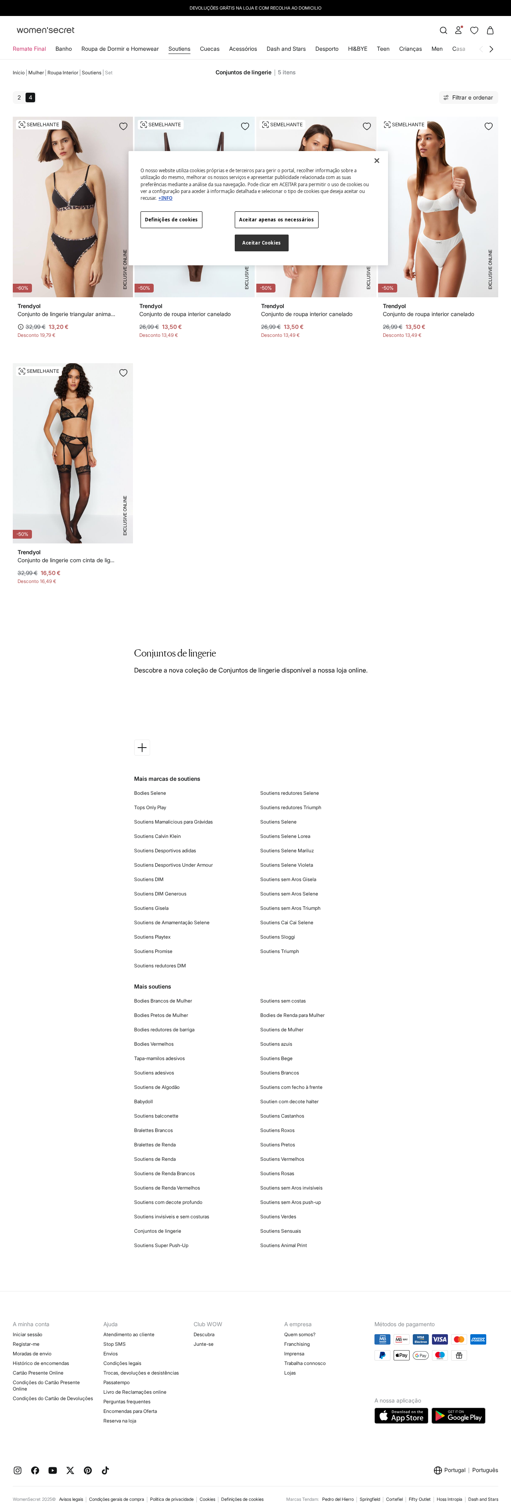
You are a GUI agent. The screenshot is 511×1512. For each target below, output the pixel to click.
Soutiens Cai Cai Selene (286, 922)
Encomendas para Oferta (130, 1411)
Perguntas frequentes (127, 1402)
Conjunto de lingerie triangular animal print (66, 313)
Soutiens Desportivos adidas (165, 850)
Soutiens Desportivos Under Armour (173, 865)
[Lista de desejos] (474, 30)
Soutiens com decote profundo (168, 1202)
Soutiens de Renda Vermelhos (167, 1188)
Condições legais (122, 1363)
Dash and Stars (286, 48)
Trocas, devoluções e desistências (141, 1373)
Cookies (207, 1499)
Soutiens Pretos (277, 1145)
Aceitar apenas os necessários (276, 220)
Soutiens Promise (153, 951)
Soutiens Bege (276, 1058)
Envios (110, 1354)
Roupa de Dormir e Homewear (120, 48)
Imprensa (294, 1354)
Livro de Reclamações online (134, 1392)
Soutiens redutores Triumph (290, 807)
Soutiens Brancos (279, 1073)
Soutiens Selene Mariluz (287, 850)
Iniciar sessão (27, 1334)
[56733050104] (123, 373)
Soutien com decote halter (289, 1101)
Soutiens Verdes (278, 1217)
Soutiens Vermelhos (282, 1159)
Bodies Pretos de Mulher (161, 1015)
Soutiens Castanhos (282, 1116)
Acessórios (243, 48)
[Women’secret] (45, 30)
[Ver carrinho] (490, 30)
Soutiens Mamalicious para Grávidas (173, 822)
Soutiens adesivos (154, 1073)
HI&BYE (357, 48)
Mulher (36, 73)
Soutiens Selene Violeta (286, 865)
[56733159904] (488, 126)
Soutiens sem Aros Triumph (290, 908)
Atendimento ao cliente (128, 1334)
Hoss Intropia (449, 1499)
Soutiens (179, 48)
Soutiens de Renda (155, 1159)
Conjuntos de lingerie (157, 1231)
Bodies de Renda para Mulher (292, 1015)
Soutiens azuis (276, 1044)
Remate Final (29, 48)
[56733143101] (245, 126)
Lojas (290, 1373)
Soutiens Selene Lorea (285, 836)
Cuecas (210, 48)
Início (19, 73)
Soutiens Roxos (277, 1130)
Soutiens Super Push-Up (161, 1245)
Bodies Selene (150, 793)
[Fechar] (377, 160)
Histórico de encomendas (41, 1363)
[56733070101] (123, 126)
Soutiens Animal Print (283, 1245)
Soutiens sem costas (283, 1001)
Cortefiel (394, 1499)
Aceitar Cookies (261, 243)
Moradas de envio (32, 1354)
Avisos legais (71, 1499)
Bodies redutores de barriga (164, 1030)
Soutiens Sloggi (277, 937)
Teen (383, 48)
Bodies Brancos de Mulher (163, 1001)
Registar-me (26, 1344)
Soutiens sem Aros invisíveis (291, 1188)
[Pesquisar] (443, 30)
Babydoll (143, 1101)
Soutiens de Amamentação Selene (172, 922)
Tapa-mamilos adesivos (159, 1058)
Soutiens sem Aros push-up (290, 1202)
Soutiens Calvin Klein (157, 836)
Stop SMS (114, 1344)
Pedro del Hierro (338, 1499)
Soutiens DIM (149, 879)
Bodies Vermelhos (154, 1044)
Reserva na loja (119, 1421)
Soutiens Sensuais (280, 1231)
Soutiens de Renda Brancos (164, 1173)
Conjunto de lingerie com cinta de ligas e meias (66, 560)
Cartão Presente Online (38, 1373)
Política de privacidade (172, 1499)
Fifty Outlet (420, 1499)
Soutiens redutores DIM (160, 966)
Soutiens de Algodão (157, 1087)
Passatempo (116, 1382)
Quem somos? (299, 1334)
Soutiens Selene (278, 822)
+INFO (165, 198)
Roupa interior (63, 73)
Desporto (327, 48)
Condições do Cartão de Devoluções (53, 1398)
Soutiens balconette (156, 1116)
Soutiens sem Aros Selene (289, 894)
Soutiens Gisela (151, 908)
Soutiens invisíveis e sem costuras (171, 1217)
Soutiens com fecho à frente (291, 1087)
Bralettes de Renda (155, 1145)
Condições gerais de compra (116, 1499)
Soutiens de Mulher (281, 1030)
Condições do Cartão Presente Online (46, 1385)
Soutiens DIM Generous (160, 894)
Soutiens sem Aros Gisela (288, 879)
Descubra (204, 1334)
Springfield (370, 1499)
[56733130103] (367, 126)
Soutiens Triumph (279, 951)
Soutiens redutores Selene (289, 793)
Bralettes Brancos (153, 1130)
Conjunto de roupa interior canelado (185, 313)
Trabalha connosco (305, 1363)
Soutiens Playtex (152, 937)
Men (437, 48)
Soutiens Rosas (277, 1173)
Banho (63, 48)
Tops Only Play (150, 807)
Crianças (410, 48)
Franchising (297, 1344)
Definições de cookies (242, 1499)
